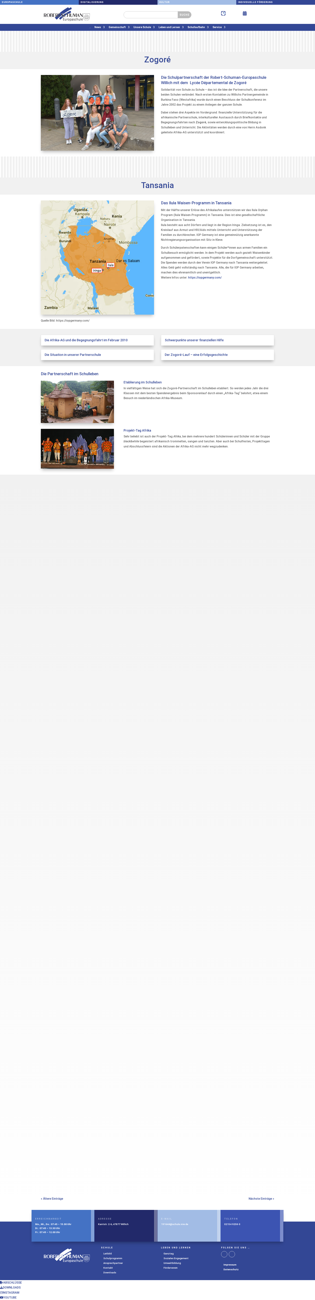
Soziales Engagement (176, 1258)
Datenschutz (231, 1269)
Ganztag (169, 1253)
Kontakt (108, 1267)
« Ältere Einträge (52, 1198)
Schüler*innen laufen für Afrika (70, 802)
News (97, 27)
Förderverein (171, 1267)
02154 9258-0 (232, 1224)
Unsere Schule (142, 27)
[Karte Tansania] (97, 313)
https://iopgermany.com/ (205, 277)
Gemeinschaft (117, 27)
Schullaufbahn (196, 27)
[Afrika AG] (97, 149)
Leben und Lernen (169, 27)
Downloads (109, 1272)
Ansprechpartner (113, 1263)
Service (217, 27)
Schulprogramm (112, 1258)
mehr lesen (51, 646)
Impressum (229, 1264)
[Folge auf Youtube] (232, 1254)
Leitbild (107, 1253)
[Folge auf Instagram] (224, 1254)
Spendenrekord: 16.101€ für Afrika (74, 623)
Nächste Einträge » (261, 1198)
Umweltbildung (172, 1263)
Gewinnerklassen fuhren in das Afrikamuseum (83, 1161)
